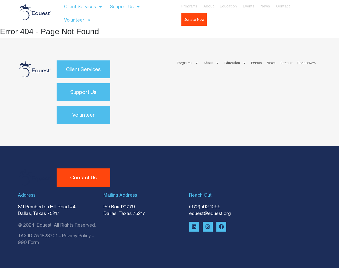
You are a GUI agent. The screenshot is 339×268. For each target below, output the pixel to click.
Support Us (122, 6)
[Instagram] (208, 227)
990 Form (28, 242)
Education (228, 6)
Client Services (80, 6)
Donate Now (194, 20)
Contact (283, 6)
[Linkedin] (194, 227)
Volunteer (74, 20)
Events (249, 6)
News (265, 6)
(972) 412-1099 (205, 206)
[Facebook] (221, 227)
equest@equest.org (210, 213)
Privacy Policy (76, 235)
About (208, 6)
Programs (189, 6)
